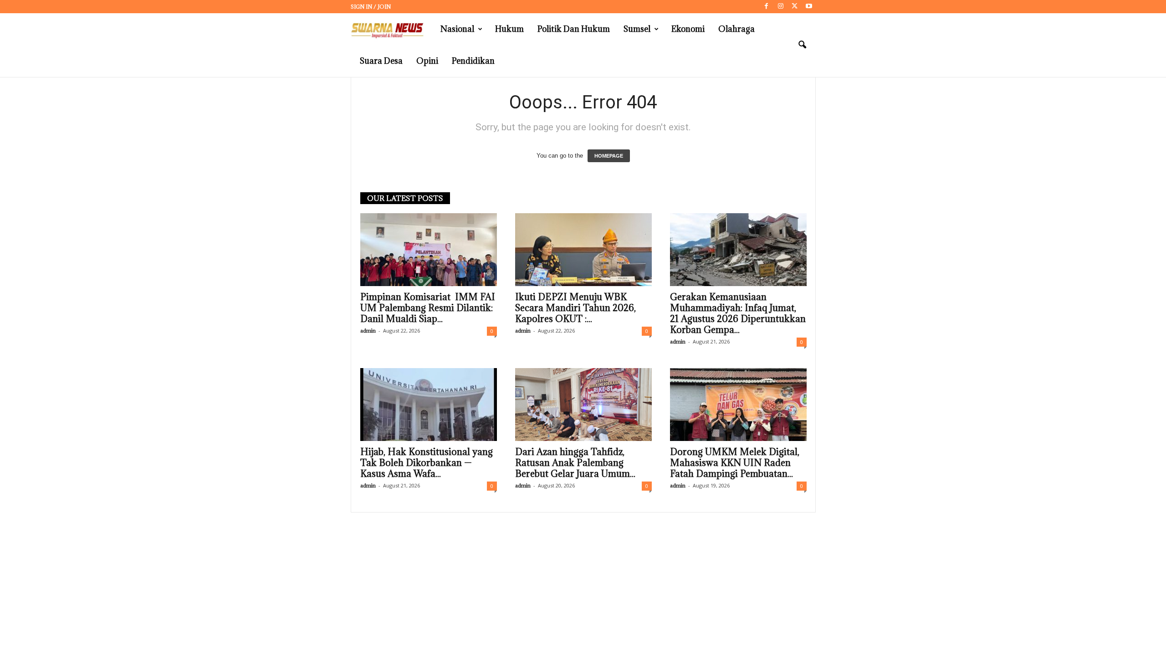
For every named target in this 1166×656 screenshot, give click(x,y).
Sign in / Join (371, 6)
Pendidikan (473, 61)
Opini (427, 61)
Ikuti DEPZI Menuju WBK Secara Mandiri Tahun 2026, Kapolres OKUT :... (575, 308)
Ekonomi (688, 29)
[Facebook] (766, 6)
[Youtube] (808, 6)
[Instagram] (780, 6)
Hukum (509, 29)
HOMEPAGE (608, 156)
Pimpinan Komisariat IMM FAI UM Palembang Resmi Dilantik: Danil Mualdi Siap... (427, 308)
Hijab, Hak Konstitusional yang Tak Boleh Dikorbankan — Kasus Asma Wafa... (426, 463)
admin (368, 330)
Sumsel (637, 29)
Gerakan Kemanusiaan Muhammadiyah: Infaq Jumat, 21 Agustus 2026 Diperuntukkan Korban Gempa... (738, 313)
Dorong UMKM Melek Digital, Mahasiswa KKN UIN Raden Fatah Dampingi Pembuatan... (734, 463)
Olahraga (736, 29)
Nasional (457, 29)
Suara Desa (381, 61)
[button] (802, 45)
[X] (794, 6)
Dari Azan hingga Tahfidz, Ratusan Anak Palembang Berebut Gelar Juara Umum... (575, 463)
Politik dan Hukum (573, 29)
